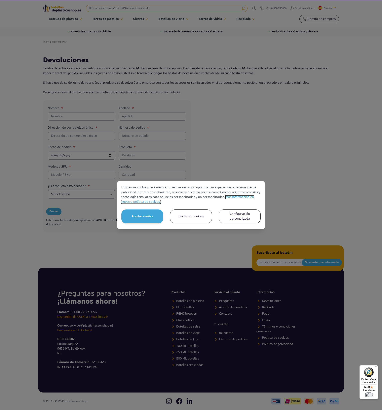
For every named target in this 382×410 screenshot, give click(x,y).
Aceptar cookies (142, 216)
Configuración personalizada (240, 216)
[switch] (369, 395)
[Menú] (375, 367)
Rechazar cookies (191, 216)
